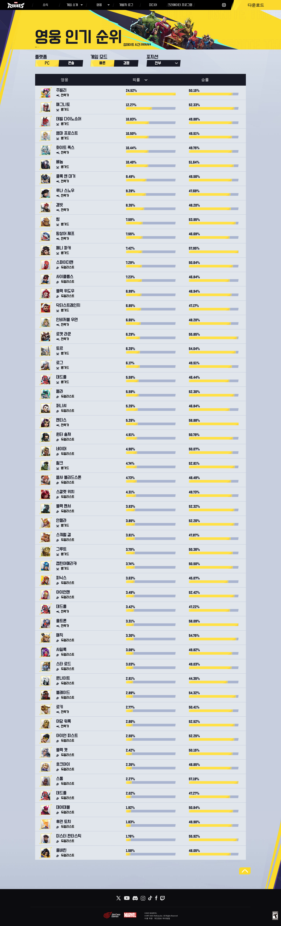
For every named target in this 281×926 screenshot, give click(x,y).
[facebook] (156, 898)
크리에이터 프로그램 (180, 5)
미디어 (153, 5)
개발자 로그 (126, 5)
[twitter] (118, 898)
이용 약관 (148, 918)
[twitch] (162, 898)
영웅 (99, 5)
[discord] (135, 898)
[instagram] (143, 898)
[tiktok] (150, 898)
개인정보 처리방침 (162, 918)
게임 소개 (72, 5)
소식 (45, 5)
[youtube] (127, 898)
